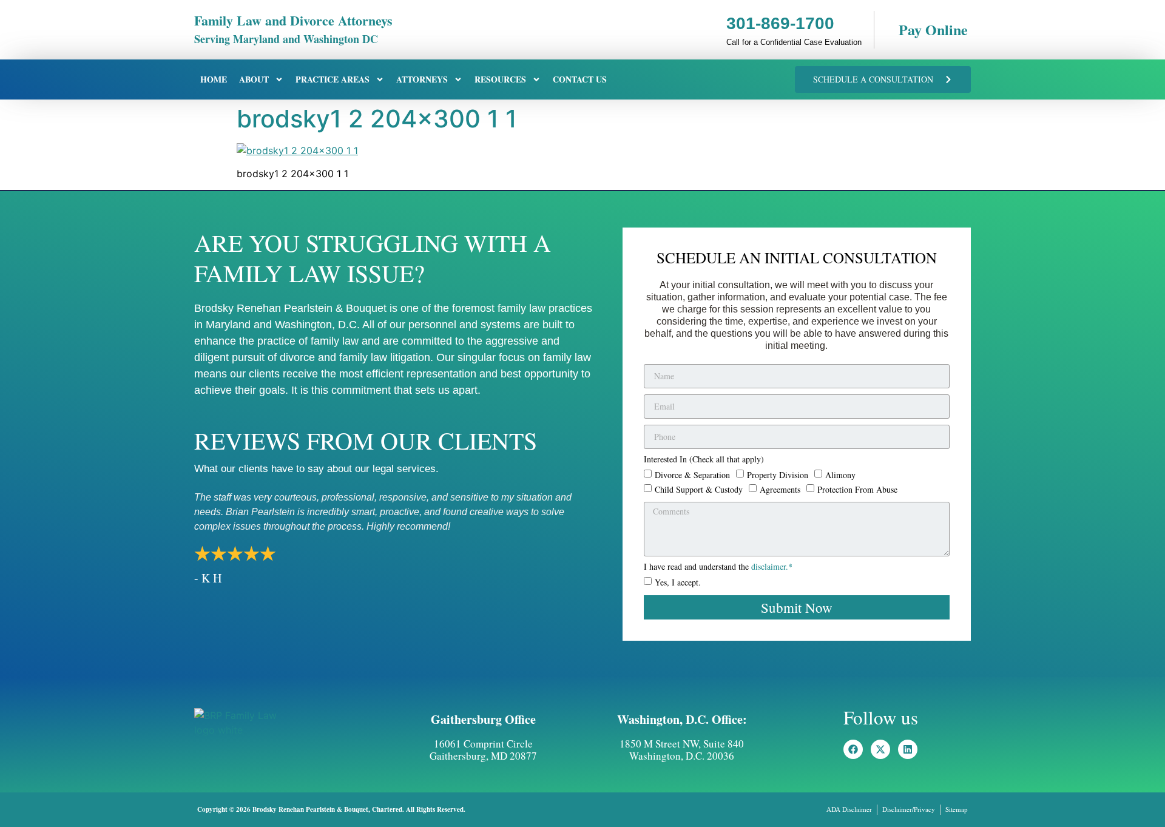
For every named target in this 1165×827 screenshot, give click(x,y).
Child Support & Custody (699, 489)
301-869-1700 (780, 23)
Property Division (777, 474)
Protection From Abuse (857, 489)
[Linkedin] (907, 749)
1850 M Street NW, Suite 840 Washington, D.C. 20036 (682, 750)
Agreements (780, 489)
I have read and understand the (718, 567)
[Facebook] (853, 749)
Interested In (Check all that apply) (704, 460)
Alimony (840, 474)
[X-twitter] (880, 749)
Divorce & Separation (692, 474)
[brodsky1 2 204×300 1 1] (297, 150)
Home (213, 79)
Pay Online (933, 29)
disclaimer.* (771, 566)
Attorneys (422, 79)
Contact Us (580, 79)
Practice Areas (332, 79)
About (254, 79)
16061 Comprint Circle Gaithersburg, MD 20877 (483, 750)
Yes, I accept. (678, 582)
